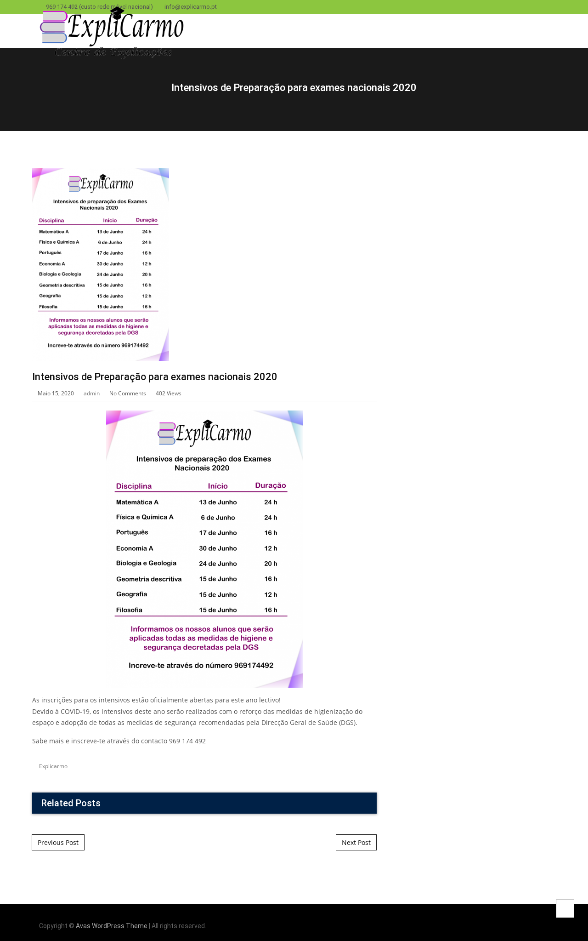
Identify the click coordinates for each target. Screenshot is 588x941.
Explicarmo (53, 766)
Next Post (356, 842)
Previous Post (58, 842)
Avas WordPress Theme (111, 926)
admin (92, 393)
